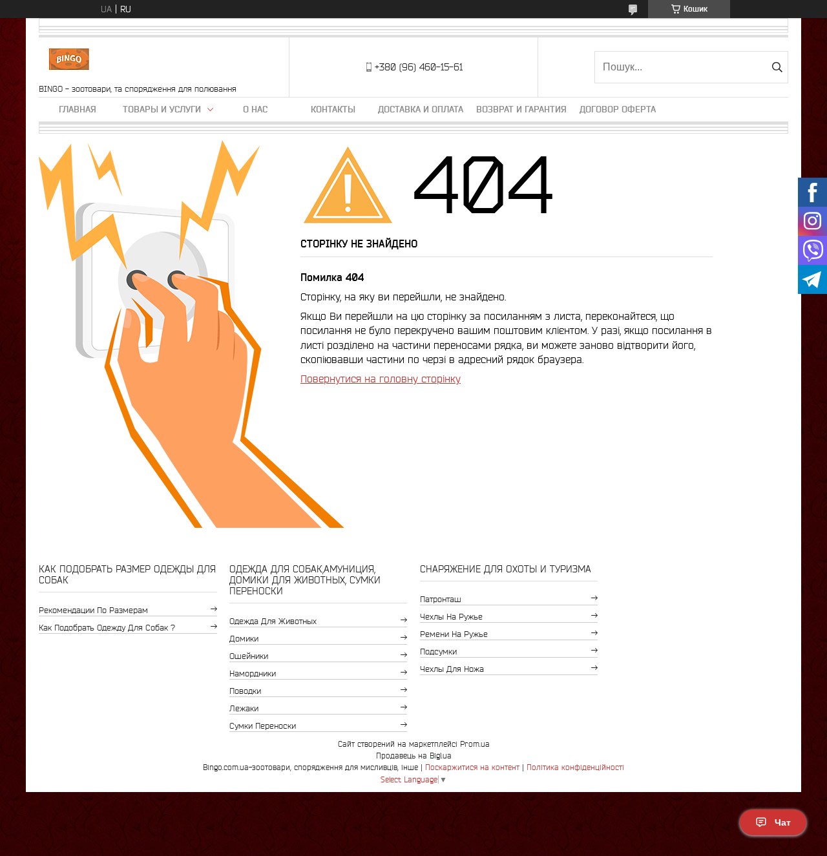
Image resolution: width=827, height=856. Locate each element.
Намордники (252, 673)
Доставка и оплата (420, 109)
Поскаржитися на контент (472, 767)
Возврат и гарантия (521, 109)
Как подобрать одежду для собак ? (107, 627)
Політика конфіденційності (575, 767)
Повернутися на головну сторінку (380, 378)
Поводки (245, 691)
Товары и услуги (162, 109)
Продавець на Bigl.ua (414, 755)
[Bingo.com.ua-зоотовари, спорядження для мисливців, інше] (69, 61)
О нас (255, 109)
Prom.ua (475, 744)
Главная (77, 109)
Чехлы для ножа (452, 669)
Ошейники (248, 656)
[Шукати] (777, 67)
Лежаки (243, 708)
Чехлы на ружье (451, 616)
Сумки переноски (262, 726)
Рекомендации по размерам (93, 610)
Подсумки (438, 651)
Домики (243, 638)
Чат (783, 822)
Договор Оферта (618, 109)
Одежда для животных (273, 621)
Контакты (333, 109)
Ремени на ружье (454, 634)
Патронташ (440, 599)
